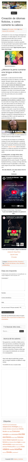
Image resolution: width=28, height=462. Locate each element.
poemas (5, 446)
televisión (4, 452)
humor (4, 440)
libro (8, 442)
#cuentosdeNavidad (11, 424)
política (14, 446)
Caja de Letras (12, 146)
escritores (7, 437)
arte (19, 426)
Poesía (9, 446)
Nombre (3, 293)
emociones (15, 434)
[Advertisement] (7, 392)
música (17, 444)
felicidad (12, 437)
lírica (15, 442)
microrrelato (7, 444)
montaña (13, 444)
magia (18, 442)
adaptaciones (7, 426)
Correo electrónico (6, 297)
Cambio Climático (7, 429)
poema (20, 444)
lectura (5, 442)
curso (17, 263)
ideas (9, 440)
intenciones (20, 440)
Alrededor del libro (12, 261)
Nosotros (20, 261)
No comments (10, 31)
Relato (23, 446)
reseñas (18, 449)
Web (2, 302)
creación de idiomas (10, 263)
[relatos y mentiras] (14, 9)
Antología (15, 426)
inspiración (14, 440)
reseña (11, 449)
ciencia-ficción (15, 429)
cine (8, 431)
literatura (22, 263)
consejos (6, 434)
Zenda (9, 452)
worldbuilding (5, 265)
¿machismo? (15, 452)
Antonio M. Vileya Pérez (14, 252)
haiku (16, 437)
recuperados (18, 446)
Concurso (16, 431)
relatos (6, 449)
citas (10, 431)
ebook (10, 434)
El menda (14, 257)
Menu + (14, 13)
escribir (21, 434)
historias (20, 437)
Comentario (4, 278)
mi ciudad (23, 442)
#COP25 (5, 424)
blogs (21, 426)
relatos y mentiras (18, 459)
